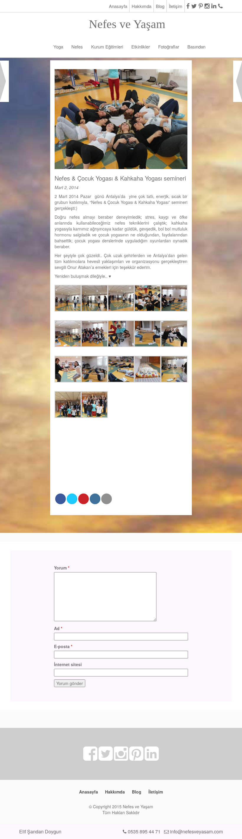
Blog (160, 6)
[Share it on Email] (106, 499)
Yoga (58, 46)
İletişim (175, 6)
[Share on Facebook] (60, 499)
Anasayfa (118, 6)
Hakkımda (141, 6)
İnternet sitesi (68, 664)
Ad (58, 628)
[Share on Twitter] (72, 499)
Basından (196, 46)
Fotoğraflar (168, 46)
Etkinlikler (140, 46)
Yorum (61, 568)
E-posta (63, 646)
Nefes (77, 46)
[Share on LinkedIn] (95, 499)
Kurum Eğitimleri (107, 46)
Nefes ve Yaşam (127, 22)
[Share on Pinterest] (83, 499)
